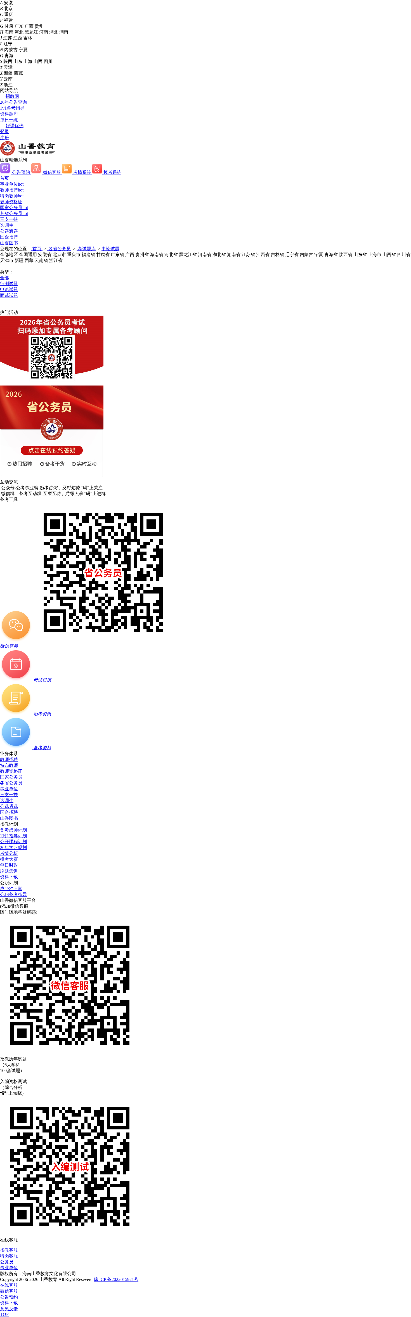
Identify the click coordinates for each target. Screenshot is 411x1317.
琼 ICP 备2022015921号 (116, 1279)
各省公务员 (14, 213)
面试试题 (9, 295)
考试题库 (86, 248)
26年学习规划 (13, 847)
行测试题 (9, 283)
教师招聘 (11, 190)
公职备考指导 (13, 894)
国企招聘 (9, 237)
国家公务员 (14, 207)
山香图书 (9, 242)
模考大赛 (9, 859)
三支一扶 (9, 219)
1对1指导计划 (13, 835)
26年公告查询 (13, 102)
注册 (4, 137)
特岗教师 (11, 195)
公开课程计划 (13, 841)
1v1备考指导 (12, 108)
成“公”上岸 (11, 888)
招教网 (12, 96)
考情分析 (9, 853)
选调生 (6, 225)
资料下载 (9, 876)
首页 (4, 178)
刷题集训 (9, 871)
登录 (4, 131)
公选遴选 (9, 231)
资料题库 (9, 114)
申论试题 (110, 248)
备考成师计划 (13, 829)
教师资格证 (11, 201)
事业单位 (11, 184)
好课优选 (14, 125)
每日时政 (9, 865)
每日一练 (9, 119)
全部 (4, 277)
